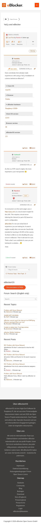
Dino (7, 334)
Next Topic (21, 273)
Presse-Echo (20, 503)
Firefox (7, 99)
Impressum (20, 466)
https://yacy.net (10, 212)
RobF (7, 317)
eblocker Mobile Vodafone (12, 332)
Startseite (20, 483)
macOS (7, 90)
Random (18, 37)
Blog (20, 488)
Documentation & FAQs (14, 287)
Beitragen (20, 491)
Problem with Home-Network (13, 310)
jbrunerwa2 (9, 329)
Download (20, 494)
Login (20, 508)
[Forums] (6, 19)
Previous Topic (12, 273)
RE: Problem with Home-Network (14, 345)
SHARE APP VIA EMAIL (11, 315)
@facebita (8, 224)
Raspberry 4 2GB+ (11, 108)
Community (21, 486)
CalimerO (17, 154)
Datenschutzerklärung (20, 468)
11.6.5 (7, 118)
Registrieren (20, 505)
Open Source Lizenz (20, 474)
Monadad (8, 324)
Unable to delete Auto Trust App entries (16, 327)
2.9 (6, 136)
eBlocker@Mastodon (20, 511)
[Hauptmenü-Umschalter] (37, 5)
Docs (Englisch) (20, 497)
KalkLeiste (9, 312)
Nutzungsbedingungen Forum (20, 471)
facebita (17, 58)
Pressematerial (20, 500)
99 (6, 127)
